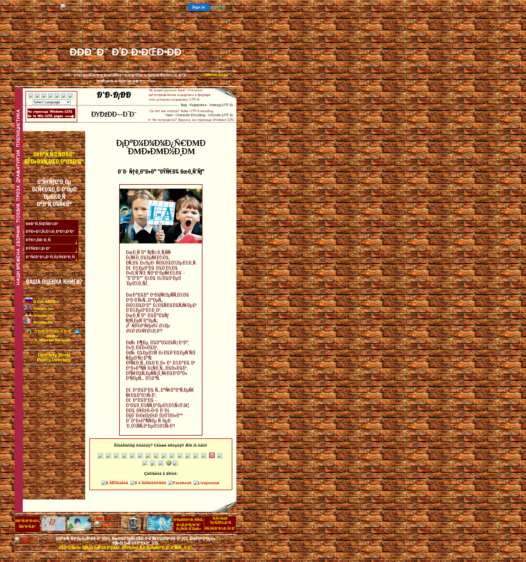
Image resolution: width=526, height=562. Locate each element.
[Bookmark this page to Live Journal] (140, 457)
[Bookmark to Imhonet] (132, 457)
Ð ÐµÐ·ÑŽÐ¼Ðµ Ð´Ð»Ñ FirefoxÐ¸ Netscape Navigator (53, 335)
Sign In (198, 7)
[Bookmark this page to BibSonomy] (161, 464)
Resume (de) (43, 315)
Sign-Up (217, 7)
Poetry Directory (54, 359)
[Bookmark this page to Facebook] (108, 457)
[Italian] (51, 97)
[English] (31, 97)
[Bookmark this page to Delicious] (188, 457)
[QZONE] (168, 464)
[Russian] (64, 97)
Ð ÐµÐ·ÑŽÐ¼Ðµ (46, 302)
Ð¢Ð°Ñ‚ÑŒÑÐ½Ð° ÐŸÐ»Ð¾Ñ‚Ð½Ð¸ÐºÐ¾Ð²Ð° (54, 158)
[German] (45, 97)
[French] (38, 97)
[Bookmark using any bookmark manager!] (216, 76)
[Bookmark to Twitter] (100, 457)
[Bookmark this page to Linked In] (204, 457)
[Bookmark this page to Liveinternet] (156, 457)
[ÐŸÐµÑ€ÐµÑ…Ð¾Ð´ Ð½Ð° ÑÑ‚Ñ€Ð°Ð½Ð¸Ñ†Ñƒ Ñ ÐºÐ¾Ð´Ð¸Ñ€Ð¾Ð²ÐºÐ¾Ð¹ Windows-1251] (51, 117)
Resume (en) (43, 309)
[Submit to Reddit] (219, 457)
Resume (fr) (42, 322)
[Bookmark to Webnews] (196, 457)
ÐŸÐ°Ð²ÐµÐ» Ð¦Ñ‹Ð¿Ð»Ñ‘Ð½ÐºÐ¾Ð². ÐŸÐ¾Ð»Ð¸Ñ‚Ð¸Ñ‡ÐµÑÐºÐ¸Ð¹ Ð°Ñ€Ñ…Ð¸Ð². (125, 547)
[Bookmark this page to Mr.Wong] (211, 457)
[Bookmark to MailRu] (148, 457)
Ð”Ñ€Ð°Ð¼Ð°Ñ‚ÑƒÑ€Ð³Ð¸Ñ (50, 257)
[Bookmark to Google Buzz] (124, 457)
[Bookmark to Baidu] (175, 464)
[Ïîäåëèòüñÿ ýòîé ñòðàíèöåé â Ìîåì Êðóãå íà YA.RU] (164, 457)
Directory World (54, 355)
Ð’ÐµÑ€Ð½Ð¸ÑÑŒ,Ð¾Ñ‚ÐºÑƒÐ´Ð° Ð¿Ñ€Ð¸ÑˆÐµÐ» (189, 524)
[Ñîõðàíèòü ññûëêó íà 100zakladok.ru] (153, 464)
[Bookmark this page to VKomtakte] (116, 457)
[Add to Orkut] (145, 464)
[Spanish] (71, 97)
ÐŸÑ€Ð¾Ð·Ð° (38, 248)
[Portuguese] (58, 97)
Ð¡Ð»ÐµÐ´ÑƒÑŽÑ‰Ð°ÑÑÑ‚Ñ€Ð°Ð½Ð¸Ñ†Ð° (220, 523)
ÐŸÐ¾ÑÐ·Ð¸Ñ (38, 240)
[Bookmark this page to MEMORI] (172, 457)
